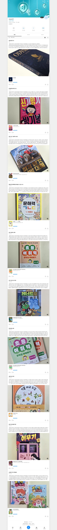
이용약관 (29, 523)
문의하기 (33, 523)
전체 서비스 (47, 1)
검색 (43, 1)
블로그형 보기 (45, 37)
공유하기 (47, 84)
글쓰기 (28, 527)
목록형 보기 (47, 37)
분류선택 (9, 37)
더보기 (45, 1)
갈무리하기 (45, 84)
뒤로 (9, 1)
